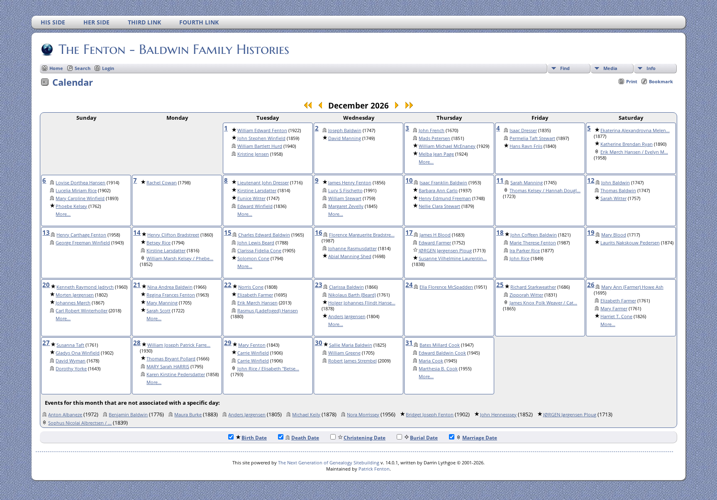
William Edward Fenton (262, 130)
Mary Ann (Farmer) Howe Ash (632, 287)
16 (318, 232)
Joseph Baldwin (344, 130)
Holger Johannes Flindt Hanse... (361, 303)
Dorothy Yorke (71, 369)
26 (591, 284)
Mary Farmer (613, 309)
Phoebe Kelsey (71, 206)
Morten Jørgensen (75, 295)
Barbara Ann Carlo (438, 190)
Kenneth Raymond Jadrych (85, 287)
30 (318, 342)
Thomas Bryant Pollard (170, 359)
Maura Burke (188, 415)
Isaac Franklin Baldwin (443, 183)
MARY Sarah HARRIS (167, 367)
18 (500, 232)
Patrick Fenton (374, 469)
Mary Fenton (252, 345)
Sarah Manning (526, 183)
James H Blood (435, 235)
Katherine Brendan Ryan (626, 144)
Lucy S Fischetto (345, 190)
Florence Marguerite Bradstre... (362, 235)
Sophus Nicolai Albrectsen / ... (80, 423)
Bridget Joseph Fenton (430, 415)
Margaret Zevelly (345, 206)
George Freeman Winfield (83, 243)
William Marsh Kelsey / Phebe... (179, 258)
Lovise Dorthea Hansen (80, 183)
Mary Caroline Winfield (80, 198)
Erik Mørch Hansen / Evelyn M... (634, 152)
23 (318, 284)
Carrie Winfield (253, 353)
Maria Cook (431, 361)
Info (651, 68)
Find (565, 68)
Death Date (305, 437)
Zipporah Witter (526, 295)
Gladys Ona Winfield (78, 353)
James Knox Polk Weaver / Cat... (543, 303)
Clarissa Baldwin (346, 287)
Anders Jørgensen (347, 316)
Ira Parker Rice (525, 251)
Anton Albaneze (65, 415)
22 (228, 284)
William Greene (344, 353)
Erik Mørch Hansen (257, 303)
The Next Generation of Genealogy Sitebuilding (328, 462)
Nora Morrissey (363, 415)
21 (137, 284)
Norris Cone (250, 287)
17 (409, 232)
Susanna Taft (70, 345)
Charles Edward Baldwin (264, 235)
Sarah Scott (158, 311)
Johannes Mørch (73, 303)
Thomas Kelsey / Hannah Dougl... (545, 190)
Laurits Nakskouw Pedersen (630, 243)
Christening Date (364, 437)
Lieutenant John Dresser (263, 183)
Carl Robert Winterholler (81, 311)
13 (46, 232)
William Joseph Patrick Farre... (178, 345)
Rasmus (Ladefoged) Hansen (267, 311)
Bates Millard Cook (439, 345)
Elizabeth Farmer (255, 295)
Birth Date (254, 437)
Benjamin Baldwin (128, 415)
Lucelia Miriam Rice (76, 190)
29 (228, 342)
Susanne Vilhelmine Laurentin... (453, 258)
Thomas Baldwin (618, 190)
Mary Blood (613, 235)
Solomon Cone (253, 258)
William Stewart (344, 198)
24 (409, 284)
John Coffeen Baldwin (533, 235)
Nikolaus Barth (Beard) (352, 295)
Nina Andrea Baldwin (170, 287)
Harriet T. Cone (616, 316)
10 (409, 180)
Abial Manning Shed (349, 256)
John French (431, 130)
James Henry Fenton (349, 183)
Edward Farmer (435, 243)
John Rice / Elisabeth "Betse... (268, 369)
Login (108, 68)
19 (591, 232)
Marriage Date (479, 437)
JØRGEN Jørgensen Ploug (445, 251)
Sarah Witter (613, 198)
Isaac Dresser (523, 130)
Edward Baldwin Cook (442, 353)
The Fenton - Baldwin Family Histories (174, 49)
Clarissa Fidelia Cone (259, 251)
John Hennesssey (498, 415)
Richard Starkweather (533, 287)
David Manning (344, 138)
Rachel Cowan (161, 183)
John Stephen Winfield (261, 138)
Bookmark (661, 81)
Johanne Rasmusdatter (352, 248)
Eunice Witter (251, 198)
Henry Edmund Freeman (445, 198)
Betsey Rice (158, 243)
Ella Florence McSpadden (446, 287)
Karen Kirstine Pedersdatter (175, 374)
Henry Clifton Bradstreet (173, 235)
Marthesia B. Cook (438, 369)
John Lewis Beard (255, 243)
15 (228, 232)
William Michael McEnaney (447, 146)
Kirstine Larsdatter (256, 190)
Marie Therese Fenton (533, 243)
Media (610, 68)
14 (137, 232)
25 (500, 284)
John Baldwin (615, 183)
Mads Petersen (434, 138)
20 (46, 284)
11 (500, 180)
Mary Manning (162, 303)
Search (82, 68)
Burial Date (424, 437)
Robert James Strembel (352, 361)
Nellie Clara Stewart (439, 206)
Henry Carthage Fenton (81, 235)
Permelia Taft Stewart (532, 138)
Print (631, 81)
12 (591, 180)
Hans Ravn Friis (526, 146)
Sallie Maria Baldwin (350, 345)
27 (46, 342)
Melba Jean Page (436, 154)
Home (56, 68)
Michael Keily (306, 415)
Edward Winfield (255, 206)
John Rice (519, 258)
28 (137, 342)
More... (426, 162)
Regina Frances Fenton (170, 295)
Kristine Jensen (253, 154)
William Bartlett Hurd (259, 146)
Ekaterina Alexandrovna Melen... (635, 130)
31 (409, 342)
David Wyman (70, 361)
